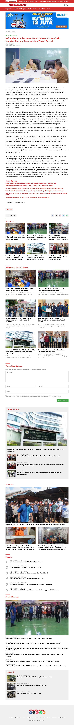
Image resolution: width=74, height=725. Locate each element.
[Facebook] (30, 712)
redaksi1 (11, 44)
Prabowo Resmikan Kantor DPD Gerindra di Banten (26, 562)
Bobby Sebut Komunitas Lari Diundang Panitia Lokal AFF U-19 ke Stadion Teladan (32, 661)
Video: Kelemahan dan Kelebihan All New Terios (25, 567)
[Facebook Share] (52, 215)
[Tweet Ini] (56, 215)
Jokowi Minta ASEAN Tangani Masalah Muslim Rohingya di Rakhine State (34, 590)
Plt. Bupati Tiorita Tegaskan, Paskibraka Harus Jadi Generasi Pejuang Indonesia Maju (39, 473)
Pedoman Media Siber (59, 718)
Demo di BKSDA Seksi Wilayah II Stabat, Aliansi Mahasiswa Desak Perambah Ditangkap (34, 188)
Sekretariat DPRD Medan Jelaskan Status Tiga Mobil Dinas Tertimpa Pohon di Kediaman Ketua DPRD (36, 194)
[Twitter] (33, 712)
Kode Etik (18, 718)
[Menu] (7, 4)
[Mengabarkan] (17, 5)
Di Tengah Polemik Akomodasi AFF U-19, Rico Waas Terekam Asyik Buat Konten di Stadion (35, 666)
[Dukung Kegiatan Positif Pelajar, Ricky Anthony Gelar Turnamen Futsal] (37, 228)
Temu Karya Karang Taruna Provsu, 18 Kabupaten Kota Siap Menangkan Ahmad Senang (34, 191)
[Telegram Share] (63, 215)
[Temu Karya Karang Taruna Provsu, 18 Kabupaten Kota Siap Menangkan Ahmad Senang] (15, 248)
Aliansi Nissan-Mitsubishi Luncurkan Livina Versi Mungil (29, 573)
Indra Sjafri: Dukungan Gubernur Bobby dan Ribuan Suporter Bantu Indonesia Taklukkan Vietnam (34, 655)
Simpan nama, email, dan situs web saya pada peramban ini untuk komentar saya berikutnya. (34, 396)
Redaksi (38, 718)
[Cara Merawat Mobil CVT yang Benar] (11, 694)
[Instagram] (37, 712)
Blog (11, 35)
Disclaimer (46, 718)
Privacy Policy (28, 718)
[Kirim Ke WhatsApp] (67, 215)
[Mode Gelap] (64, 4)
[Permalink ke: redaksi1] (7, 45)
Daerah (15, 35)
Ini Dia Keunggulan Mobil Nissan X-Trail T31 (32, 685)
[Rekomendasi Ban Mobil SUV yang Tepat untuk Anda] (11, 678)
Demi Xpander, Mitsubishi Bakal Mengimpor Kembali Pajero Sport (31, 584)
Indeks (11, 718)
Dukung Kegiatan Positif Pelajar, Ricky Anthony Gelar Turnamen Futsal (29, 185)
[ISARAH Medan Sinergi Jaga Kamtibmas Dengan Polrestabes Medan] (58, 248)
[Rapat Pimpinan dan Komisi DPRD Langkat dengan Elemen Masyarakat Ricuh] (15, 228)
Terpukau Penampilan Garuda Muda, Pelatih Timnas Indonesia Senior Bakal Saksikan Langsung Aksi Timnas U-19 (37, 649)
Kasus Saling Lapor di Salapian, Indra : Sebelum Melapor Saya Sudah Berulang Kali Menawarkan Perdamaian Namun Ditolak (52, 547)
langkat (9, 209)
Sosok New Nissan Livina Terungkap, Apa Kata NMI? (27, 578)
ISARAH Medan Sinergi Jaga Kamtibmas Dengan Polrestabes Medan (27, 197)
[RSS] (44, 712)
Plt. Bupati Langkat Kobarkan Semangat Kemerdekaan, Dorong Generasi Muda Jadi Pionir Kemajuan (40, 465)
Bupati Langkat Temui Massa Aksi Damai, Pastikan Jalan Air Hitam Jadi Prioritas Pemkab (35, 524)
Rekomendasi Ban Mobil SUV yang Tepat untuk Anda (34, 677)
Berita (7, 35)
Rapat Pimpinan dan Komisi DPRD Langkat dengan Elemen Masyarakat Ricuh (31, 183)
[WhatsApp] (40, 712)
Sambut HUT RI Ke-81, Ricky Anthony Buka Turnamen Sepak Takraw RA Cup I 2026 (33, 643)
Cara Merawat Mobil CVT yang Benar (29, 693)
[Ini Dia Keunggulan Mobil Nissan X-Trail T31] (11, 686)
